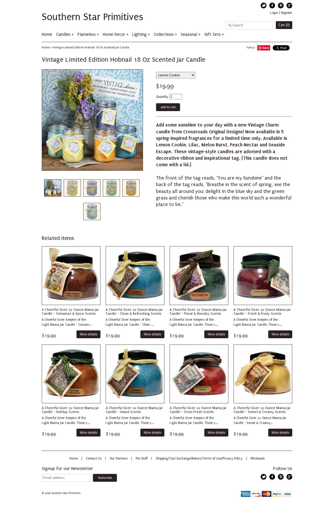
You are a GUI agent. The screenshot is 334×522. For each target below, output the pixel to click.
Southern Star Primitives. (66, 493)
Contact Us (94, 458)
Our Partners (119, 458)
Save (266, 48)
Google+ (289, 5)
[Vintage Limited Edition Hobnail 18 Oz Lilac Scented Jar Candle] (91, 188)
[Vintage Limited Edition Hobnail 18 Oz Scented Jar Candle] (52, 188)
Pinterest (281, 5)
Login (274, 13)
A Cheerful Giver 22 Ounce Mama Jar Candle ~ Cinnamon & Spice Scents (70, 312)
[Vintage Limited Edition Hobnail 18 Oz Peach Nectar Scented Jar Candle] (130, 188)
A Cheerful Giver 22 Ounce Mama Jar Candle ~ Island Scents (134, 410)
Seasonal (189, 34)
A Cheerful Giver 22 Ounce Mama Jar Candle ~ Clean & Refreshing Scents (134, 312)
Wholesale (257, 458)
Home (47, 34)
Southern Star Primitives (92, 17)
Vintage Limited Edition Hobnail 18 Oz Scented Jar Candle (90, 47)
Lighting (139, 34)
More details (88, 334)
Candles (63, 34)
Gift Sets (212, 34)
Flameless (87, 34)
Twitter (263, 5)
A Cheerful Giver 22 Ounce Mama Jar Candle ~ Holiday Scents (70, 410)
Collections (164, 34)
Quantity (162, 97)
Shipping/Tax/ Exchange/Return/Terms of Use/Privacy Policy (199, 458)
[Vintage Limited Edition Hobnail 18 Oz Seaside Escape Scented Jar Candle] (91, 211)
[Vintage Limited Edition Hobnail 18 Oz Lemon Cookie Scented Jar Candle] (72, 188)
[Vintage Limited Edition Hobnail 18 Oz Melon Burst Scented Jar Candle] (111, 188)
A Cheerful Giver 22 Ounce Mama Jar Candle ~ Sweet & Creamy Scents (262, 410)
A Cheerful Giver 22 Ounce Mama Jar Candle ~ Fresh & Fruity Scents (262, 312)
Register (286, 13)
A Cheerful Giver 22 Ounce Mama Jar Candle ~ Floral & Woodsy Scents (198, 312)
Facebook (272, 5)
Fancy (251, 47)
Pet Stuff (142, 458)
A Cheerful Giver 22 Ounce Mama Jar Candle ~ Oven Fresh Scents (198, 410)
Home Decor (114, 34)
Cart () (284, 25)
